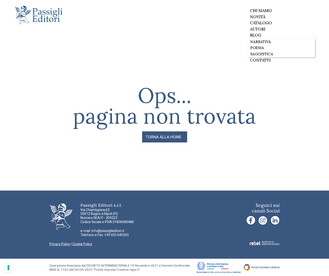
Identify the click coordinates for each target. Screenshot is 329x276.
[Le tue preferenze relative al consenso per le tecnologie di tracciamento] (8, 267)
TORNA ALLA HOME (163, 137)
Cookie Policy (82, 244)
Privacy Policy (59, 244)
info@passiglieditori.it (108, 231)
